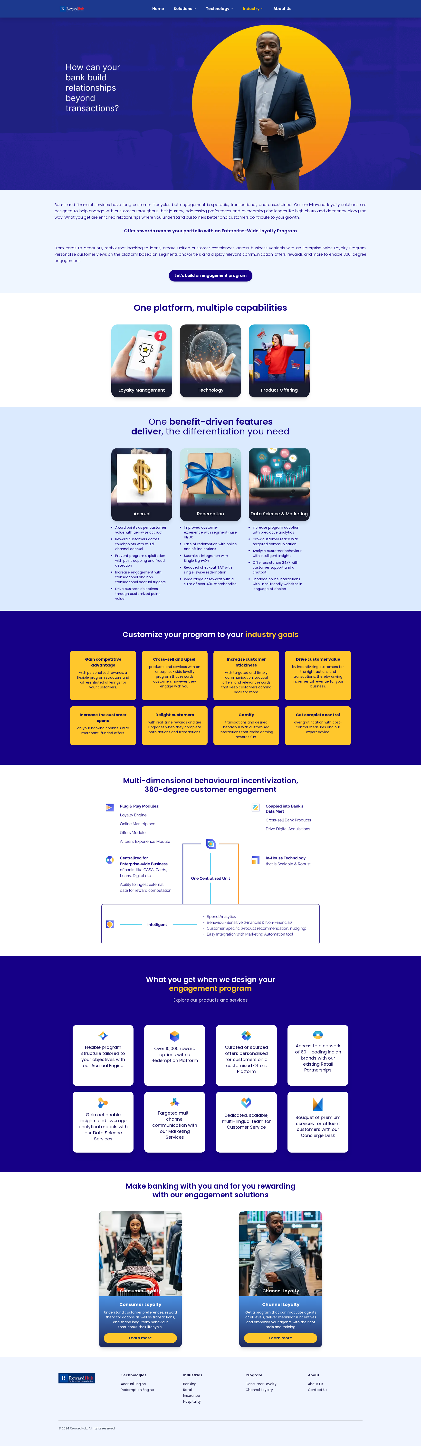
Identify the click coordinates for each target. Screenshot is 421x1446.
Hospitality (192, 1401)
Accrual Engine (133, 1383)
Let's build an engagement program (211, 275)
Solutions (183, 8)
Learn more (140, 1338)
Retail (187, 1389)
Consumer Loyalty (261, 1383)
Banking (189, 1383)
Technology (218, 8)
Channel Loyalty (259, 1389)
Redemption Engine (137, 1389)
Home (158, 8)
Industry (251, 8)
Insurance (191, 1395)
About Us (282, 8)
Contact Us (317, 1389)
